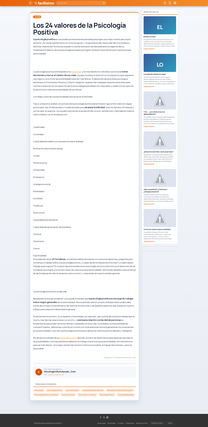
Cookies (120, 423)
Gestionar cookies (157, 423)
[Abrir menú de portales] (30, 3)
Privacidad (111, 423)
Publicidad (130, 423)
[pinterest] (175, 3)
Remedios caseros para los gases (120, 390)
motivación (76, 71)
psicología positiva (68, 337)
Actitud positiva (68, 395)
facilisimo (46, 3)
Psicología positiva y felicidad (46, 395)
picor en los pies (72, 390)
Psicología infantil (107, 395)
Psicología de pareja (126, 395)
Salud (37, 17)
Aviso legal (102, 423)
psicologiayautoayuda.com (54, 375)
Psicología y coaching (87, 395)
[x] (170, 3)
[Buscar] (103, 3)
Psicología (39, 390)
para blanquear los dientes (93, 390)
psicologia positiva (54, 390)
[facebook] (165, 3)
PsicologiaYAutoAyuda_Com (60, 371)
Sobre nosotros (142, 423)
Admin (170, 423)
